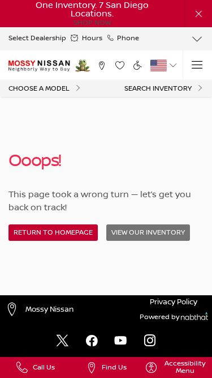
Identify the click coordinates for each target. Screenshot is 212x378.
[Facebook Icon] (91, 341)
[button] (198, 13)
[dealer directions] (14, 310)
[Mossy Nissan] (39, 65)
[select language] (173, 65)
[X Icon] (62, 341)
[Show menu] (197, 65)
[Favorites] (119, 65)
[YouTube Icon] (120, 341)
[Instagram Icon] (150, 341)
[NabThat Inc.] (194, 317)
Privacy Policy (173, 302)
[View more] (197, 38)
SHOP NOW (92, 23)
